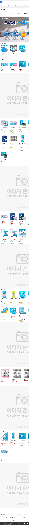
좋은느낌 (16, 13)
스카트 (2, 13)
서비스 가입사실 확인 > (24, 517)
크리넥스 (9, 13)
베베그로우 (19, 13)
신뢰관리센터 (2, 511)
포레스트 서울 (23, 13)
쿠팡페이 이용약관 (16, 510)
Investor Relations (5, 509)
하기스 (5, 13)
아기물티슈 (26, 13)
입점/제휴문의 (12, 509)
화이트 (12, 13)
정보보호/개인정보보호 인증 (10, 510)
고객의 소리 (18, 509)
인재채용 (8, 509)
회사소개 (1, 509)
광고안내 (8, 511)
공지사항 (15, 509)
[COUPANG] (3, 514)
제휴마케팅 (5, 511)
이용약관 (1, 510)
